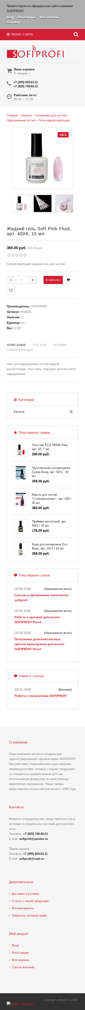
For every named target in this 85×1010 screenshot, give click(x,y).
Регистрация (20, 952)
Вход (15, 945)
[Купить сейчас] (68, 280)
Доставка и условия (25, 893)
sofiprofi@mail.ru (31, 858)
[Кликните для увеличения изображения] (42, 158)
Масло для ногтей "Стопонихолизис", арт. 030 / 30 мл (51, 499)
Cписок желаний (23, 967)
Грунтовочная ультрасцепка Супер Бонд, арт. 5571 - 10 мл (51, 472)
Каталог (19, 411)
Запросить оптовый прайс (29, 915)
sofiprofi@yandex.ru (33, 839)
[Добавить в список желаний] (11, 290)
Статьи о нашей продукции (30, 901)
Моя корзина (20, 960)
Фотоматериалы (23, 908)
